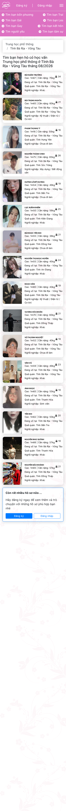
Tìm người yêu (14, 31)
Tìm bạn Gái (13, 20)
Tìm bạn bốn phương (19, 14)
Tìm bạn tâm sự (52, 31)
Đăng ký (21, 5)
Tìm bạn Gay (13, 26)
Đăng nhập (45, 5)
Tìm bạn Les (54, 20)
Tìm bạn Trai (54, 14)
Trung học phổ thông (19, 44)
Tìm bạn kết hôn (52, 26)
